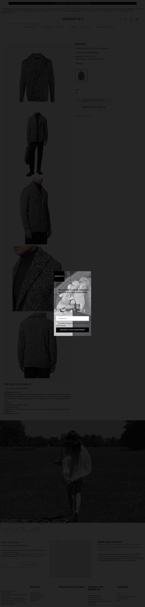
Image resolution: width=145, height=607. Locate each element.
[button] (88, 274)
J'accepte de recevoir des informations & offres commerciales (72, 324)
